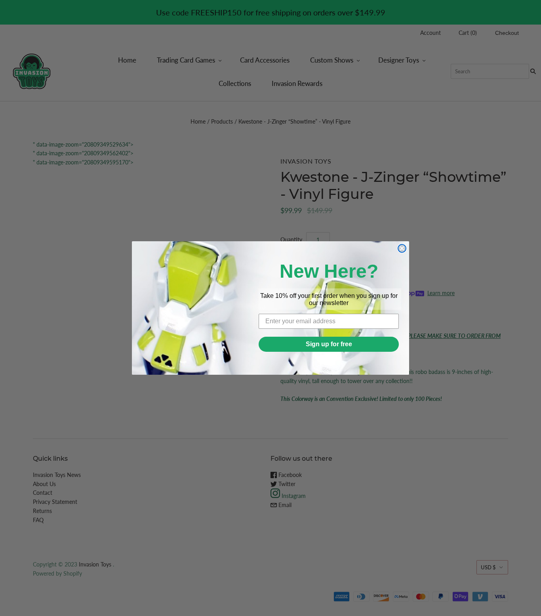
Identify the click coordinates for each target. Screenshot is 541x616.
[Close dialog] (402, 248)
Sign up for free (329, 344)
